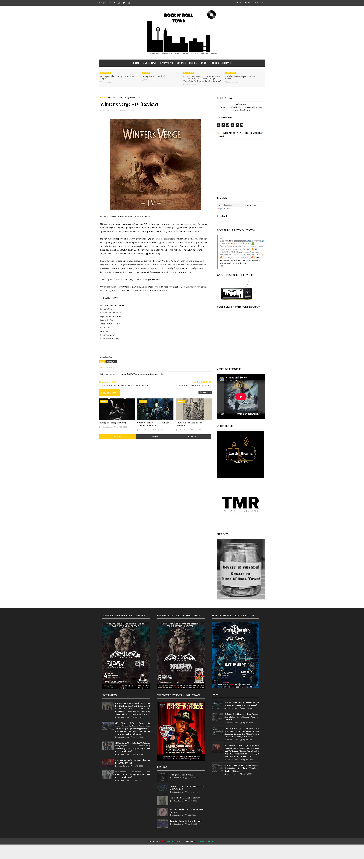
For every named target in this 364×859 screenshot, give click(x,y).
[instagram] (119, 3)
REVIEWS (181, 63)
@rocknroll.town (226, 241)
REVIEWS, (134, 110)
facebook (192, 437)
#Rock (249, 260)
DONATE (226, 63)
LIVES (192, 63)
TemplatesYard (173, 841)
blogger (117, 437)
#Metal (255, 260)
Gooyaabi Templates (206, 841)
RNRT (203, 63)
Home (238, 2)
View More (206, 392)
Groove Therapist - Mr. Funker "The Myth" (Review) (153, 424)
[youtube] (129, 3)
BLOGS (215, 63)
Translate (227, 209)
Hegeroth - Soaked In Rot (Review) (189, 424)
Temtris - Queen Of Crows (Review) (185, 821)
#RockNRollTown (226, 260)
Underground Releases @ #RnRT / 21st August (117, 77)
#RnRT (258, 257)
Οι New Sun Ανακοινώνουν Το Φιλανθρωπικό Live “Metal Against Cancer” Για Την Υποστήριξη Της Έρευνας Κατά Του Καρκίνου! (202, 79)
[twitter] (124, 3)
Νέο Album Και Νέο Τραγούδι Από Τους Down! (241, 77)
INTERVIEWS (166, 63)
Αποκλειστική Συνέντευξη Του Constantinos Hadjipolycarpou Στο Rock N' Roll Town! (132, 774)
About (248, 2)
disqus (155, 437)
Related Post (109, 392)
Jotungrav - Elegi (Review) (153, 76)
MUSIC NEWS (150, 63)
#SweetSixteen (240, 260)
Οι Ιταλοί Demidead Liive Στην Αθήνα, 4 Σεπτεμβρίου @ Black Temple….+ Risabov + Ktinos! (242, 768)
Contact (259, 2)
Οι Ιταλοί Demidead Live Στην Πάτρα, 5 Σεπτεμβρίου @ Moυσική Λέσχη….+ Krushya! (242, 717)
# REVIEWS (111, 362)
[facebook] (114, 3)
